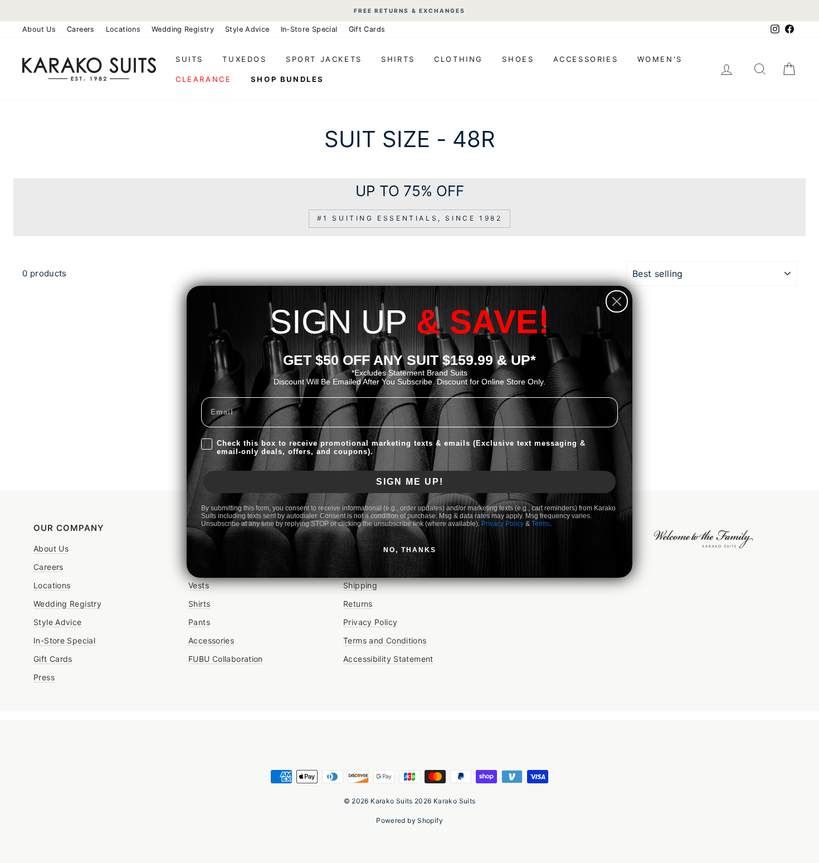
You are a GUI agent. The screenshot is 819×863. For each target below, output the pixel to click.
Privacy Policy (502, 524)
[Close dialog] (617, 301)
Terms (541, 524)
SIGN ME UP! (409, 481)
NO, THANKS (409, 550)
